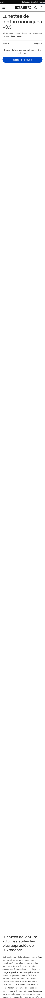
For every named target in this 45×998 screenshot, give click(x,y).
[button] (35, 7)
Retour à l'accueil (22, 59)
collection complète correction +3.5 (24, 993)
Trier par (37, 43)
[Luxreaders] (22, 7)
